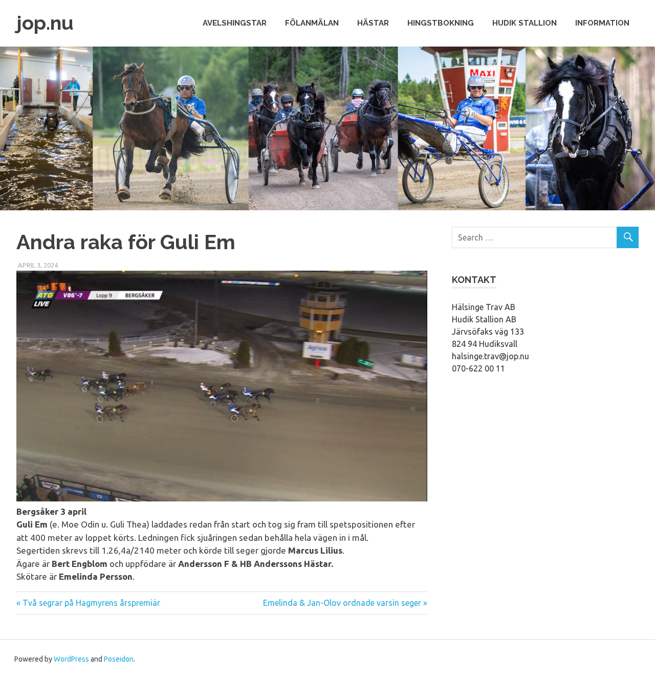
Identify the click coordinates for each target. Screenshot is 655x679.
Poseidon (119, 659)
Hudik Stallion (524, 23)
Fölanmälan (312, 23)
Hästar (373, 23)
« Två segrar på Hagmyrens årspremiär (88, 602)
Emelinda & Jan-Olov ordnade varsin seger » (345, 602)
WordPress (71, 659)
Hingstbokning (440, 23)
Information (602, 23)
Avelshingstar (235, 23)
